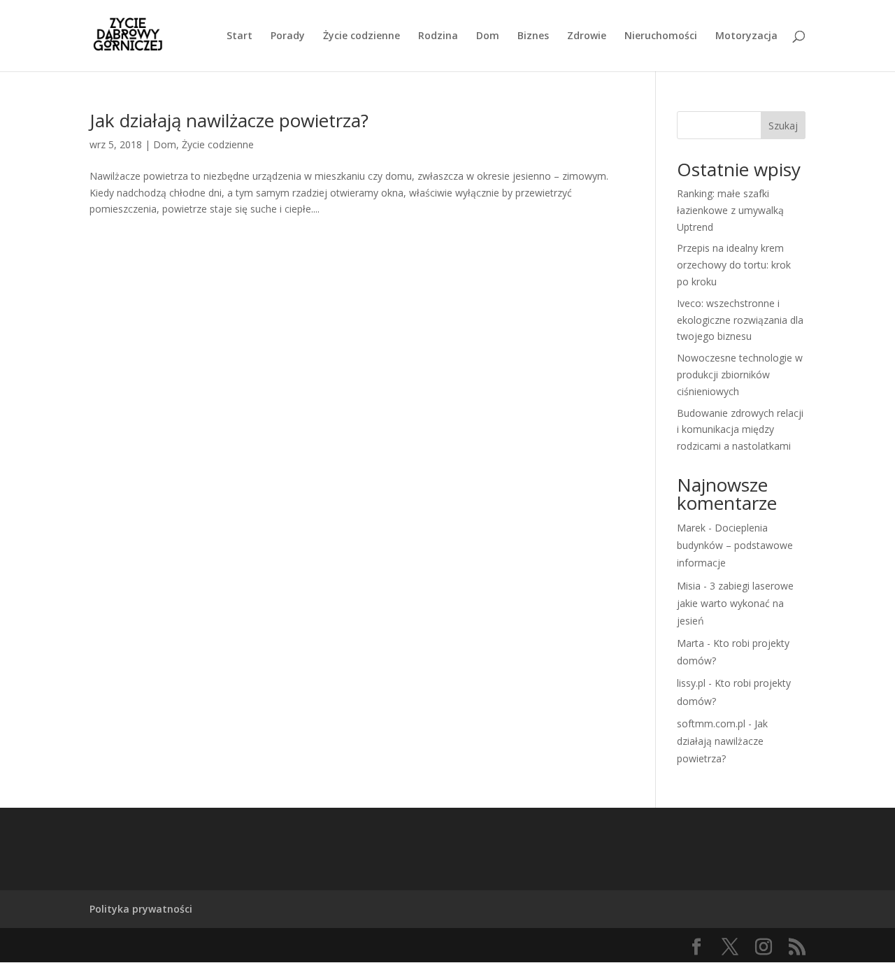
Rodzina (438, 36)
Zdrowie (586, 36)
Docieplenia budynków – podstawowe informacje (735, 545)
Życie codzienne (361, 36)
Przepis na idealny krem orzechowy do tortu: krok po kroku (734, 264)
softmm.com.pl (711, 723)
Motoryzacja (746, 36)
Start (239, 36)
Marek (691, 527)
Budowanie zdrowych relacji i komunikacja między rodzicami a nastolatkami (740, 429)
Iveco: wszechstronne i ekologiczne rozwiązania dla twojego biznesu (740, 320)
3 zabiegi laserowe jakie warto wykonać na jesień (735, 603)
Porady (288, 36)
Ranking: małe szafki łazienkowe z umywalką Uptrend (730, 210)
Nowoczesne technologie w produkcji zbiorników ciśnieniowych (740, 374)
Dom (487, 36)
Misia (689, 585)
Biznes (533, 36)
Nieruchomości (660, 36)
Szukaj (783, 125)
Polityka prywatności (141, 908)
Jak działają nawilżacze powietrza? (229, 120)
